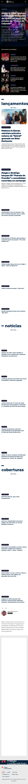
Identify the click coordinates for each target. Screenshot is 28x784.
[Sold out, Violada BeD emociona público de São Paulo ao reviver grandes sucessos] (14, 509)
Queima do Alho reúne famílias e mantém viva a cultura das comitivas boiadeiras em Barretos (13, 354)
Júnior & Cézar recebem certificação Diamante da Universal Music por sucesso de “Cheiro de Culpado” (13, 18)
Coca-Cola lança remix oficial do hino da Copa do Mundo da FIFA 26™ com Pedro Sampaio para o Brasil (18, 59)
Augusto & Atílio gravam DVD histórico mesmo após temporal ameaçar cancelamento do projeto (12, 600)
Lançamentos (14, 65)
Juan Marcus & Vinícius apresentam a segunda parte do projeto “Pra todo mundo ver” (13, 239)
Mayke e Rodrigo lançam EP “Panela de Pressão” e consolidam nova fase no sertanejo (13, 176)
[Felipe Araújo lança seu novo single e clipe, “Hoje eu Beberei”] (14, 252)
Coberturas (5, 494)
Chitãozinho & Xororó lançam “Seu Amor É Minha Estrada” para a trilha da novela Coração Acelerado (13, 214)
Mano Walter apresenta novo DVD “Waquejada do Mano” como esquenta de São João (18, 69)
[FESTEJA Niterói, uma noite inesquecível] (14, 484)
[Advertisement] (14, 697)
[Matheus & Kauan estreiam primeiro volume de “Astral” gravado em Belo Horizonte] (14, 116)
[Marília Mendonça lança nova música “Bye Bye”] (14, 299)
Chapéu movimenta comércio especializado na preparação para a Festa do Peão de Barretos (12, 430)
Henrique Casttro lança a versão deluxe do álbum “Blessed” (17, 79)
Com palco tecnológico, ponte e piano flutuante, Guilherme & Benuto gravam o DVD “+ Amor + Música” (14, 548)
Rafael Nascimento (6, 26)
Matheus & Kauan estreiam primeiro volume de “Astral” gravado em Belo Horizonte (11, 135)
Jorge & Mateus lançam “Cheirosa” (12, 288)
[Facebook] (2, 608)
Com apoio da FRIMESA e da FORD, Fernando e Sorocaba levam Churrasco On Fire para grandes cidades (18, 89)
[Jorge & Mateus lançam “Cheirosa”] (14, 276)
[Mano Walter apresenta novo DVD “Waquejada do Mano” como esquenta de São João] (5, 68)
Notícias (4, 9)
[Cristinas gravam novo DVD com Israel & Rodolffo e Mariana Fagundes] (14, 366)
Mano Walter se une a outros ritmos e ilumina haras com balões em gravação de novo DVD (13, 574)
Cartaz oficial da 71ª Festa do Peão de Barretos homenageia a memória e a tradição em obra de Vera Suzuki (13, 404)
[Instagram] (6, 608)
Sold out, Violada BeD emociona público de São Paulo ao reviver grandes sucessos (12, 522)
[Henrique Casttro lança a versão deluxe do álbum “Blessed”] (5, 78)
